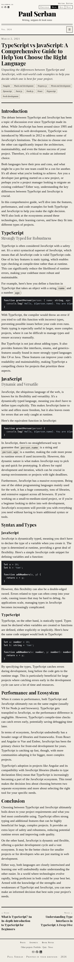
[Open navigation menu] (69, 29)
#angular (6, 86)
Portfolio (44, 7)
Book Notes (48, 942)
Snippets (34, 942)
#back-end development (23, 86)
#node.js (30, 91)
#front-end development (60, 86)
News (68, 7)
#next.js (19, 91)
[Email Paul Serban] (2, 7)
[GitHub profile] (5, 7)
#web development (10, 96)
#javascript (7, 91)
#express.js (42, 86)
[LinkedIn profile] (8, 7)
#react (40, 91)
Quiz (62, 7)
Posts (23, 942)
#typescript (51, 91)
